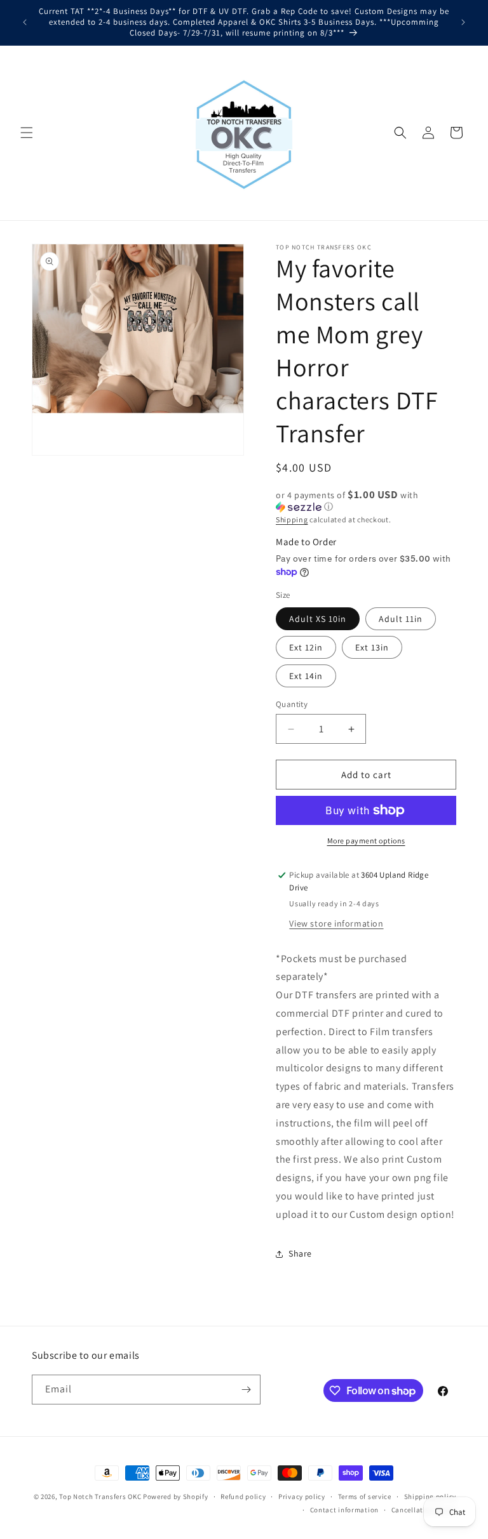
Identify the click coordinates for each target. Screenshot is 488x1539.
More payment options (366, 840)
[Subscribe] (246, 1389)
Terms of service (364, 1496)
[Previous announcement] (25, 22)
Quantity (292, 704)
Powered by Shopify (175, 1496)
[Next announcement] (463, 22)
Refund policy (243, 1496)
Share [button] (300, 1253)
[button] (27, 133)
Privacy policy (301, 1496)
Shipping (292, 519)
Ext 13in (372, 647)
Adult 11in (401, 618)
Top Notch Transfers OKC (101, 1496)
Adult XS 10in (317, 618)
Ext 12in (306, 647)
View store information (336, 923)
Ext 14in (306, 676)
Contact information (344, 1509)
